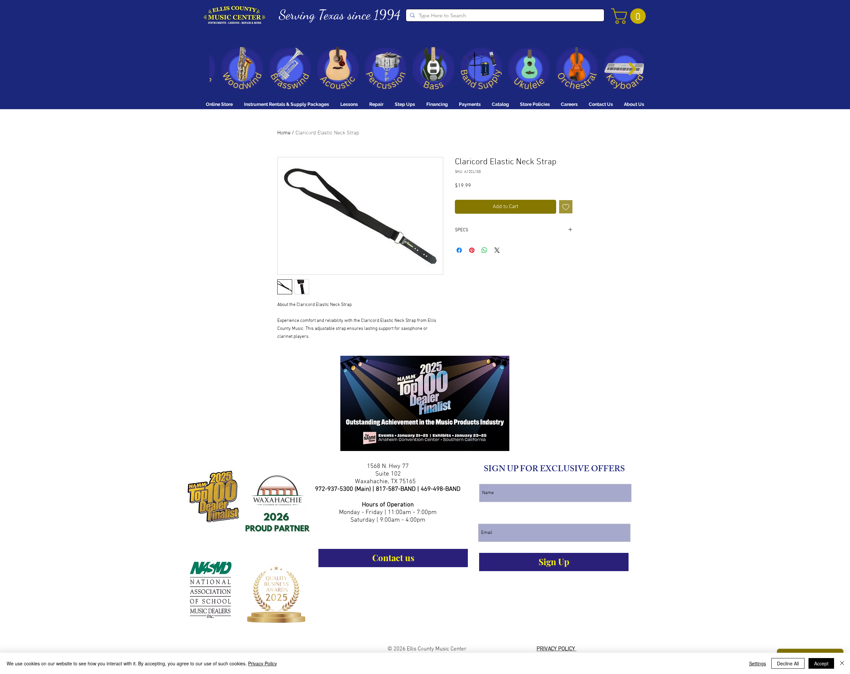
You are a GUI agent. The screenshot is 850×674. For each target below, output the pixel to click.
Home (284, 133)
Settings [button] (757, 663)
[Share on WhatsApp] (484, 250)
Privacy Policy (262, 663)
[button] (630, 16)
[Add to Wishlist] (566, 207)
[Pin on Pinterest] (472, 250)
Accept (821, 663)
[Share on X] (497, 250)
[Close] (842, 663)
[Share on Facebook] (459, 250)
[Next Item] (632, 68)
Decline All (788, 663)
